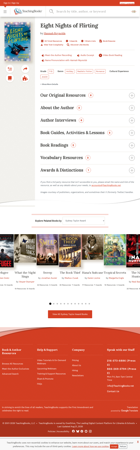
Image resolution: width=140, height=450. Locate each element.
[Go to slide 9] (78, 303)
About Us (76, 365)
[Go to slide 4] (60, 303)
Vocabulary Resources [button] (64, 157)
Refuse (123, 446)
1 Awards (73, 41)
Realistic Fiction (84, 71)
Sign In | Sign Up (11, 3)
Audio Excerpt (87, 55)
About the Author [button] (60, 108)
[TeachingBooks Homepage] (26, 11)
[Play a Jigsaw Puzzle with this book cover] (25, 78)
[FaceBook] (73, 431)
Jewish (45, 77)
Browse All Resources (12, 363)
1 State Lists (90, 41)
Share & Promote (45, 378)
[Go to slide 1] (50, 303)
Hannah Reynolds (54, 33)
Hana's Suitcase (92, 272)
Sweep (47, 272)
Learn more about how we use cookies (90, 446)
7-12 (50, 71)
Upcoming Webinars (46, 368)
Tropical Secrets (115, 272)
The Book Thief (70, 272)
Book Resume (109, 41)
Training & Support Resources (51, 373)
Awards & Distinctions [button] (64, 170)
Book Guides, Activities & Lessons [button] (75, 133)
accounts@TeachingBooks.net (106, 185)
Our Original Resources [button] (66, 95)
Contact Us (113, 391)
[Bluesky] (77, 431)
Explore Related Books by (48, 220)
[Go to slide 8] (75, 303)
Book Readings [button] (57, 145)
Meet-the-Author (58, 55)
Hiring (75, 370)
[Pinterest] (82, 431)
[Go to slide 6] (68, 303)
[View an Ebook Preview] (10, 78)
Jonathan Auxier (49, 278)
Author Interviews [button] (61, 120)
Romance (100, 71)
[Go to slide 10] (82, 303)
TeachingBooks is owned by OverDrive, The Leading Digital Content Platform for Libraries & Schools (87, 423)
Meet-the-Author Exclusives (15, 368)
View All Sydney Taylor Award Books (70, 314)
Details (49, 84)
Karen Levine (94, 278)
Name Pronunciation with (66, 60)
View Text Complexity (53, 44)
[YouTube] (86, 431)
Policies (51, 431)
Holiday (69, 71)
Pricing (75, 360)
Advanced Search (10, 373)
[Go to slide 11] (85, 303)
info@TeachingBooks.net (120, 385)
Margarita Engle (116, 278)
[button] (5, 11)
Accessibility (63, 431)
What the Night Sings (25, 274)
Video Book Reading (112, 55)
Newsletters (78, 375)
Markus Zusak (71, 278)
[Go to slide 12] (89, 303)
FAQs (39, 383)
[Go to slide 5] (64, 303)
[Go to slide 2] (53, 303)
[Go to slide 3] (57, 303)
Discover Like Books (79, 44)
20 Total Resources (53, 41)
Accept (114, 446)
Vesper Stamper (26, 281)
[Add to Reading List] (10, 69)
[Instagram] (90, 431)
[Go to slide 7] (71, 303)
